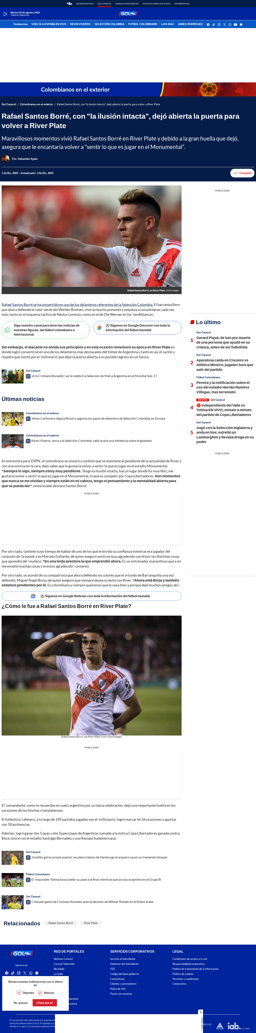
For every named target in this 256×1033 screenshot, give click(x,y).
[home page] (69, 3)
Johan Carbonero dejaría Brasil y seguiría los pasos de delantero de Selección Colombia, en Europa (98, 418)
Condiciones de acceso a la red (189, 959)
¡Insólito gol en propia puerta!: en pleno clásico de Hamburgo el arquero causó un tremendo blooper (99, 857)
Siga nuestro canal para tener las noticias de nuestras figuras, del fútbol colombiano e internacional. (47, 329)
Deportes (28, 992)
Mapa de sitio (118, 988)
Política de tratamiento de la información (195, 969)
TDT (112, 969)
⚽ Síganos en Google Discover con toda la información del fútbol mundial (138, 327)
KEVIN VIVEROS (80, 24)
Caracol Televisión (64, 964)
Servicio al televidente (122, 959)
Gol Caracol (104, 4)
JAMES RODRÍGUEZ (190, 24)
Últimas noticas (85, 4)
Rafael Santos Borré (61, 923)
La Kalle (58, 973)
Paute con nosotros (121, 994)
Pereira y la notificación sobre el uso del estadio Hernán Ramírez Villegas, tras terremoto (223, 387)
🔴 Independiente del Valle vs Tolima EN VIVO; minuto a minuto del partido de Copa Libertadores (224, 410)
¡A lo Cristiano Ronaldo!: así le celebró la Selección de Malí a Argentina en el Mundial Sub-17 (94, 376)
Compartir (245, 173)
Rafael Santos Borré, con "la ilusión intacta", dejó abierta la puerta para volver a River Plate (108, 104)
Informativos (181, 4)
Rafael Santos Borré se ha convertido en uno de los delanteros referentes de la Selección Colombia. (77, 304)
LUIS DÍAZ (167, 24)
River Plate (90, 923)
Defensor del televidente (124, 964)
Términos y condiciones (185, 978)
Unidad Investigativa (127, 4)
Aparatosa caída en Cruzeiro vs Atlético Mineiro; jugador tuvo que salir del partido (224, 365)
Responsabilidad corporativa (188, 964)
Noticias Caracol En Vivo (156, 4)
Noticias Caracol (63, 959)
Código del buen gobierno (124, 973)
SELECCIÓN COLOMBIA (109, 24)
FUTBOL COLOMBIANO (142, 24)
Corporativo (179, 983)
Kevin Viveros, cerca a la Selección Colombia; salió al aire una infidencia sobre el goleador (91, 440)
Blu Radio (59, 969)
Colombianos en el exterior (36, 104)
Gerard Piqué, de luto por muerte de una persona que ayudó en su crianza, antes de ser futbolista (223, 342)
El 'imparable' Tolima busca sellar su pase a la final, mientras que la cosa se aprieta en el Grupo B (96, 879)
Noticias (49, 992)
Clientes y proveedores (123, 983)
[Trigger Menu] (5, 14)
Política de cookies (182, 973)
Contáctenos (117, 978)
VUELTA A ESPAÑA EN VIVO (48, 24)
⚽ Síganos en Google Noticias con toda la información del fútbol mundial (95, 596)
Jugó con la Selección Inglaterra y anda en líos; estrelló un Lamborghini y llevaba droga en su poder (225, 434)
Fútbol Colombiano (38, 874)
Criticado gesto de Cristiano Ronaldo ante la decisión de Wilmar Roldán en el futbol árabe (92, 901)
